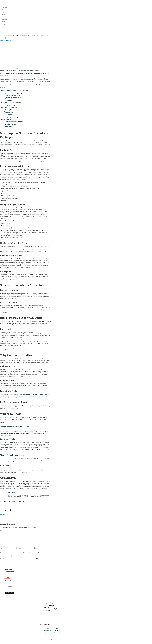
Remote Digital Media (67, 639)
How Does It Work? (10, 104)
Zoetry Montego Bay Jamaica (13, 95)
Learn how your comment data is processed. (33, 559)
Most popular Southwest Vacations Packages (15, 90)
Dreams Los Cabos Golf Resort (24, 169)
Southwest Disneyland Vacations (14, 121)
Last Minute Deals (10, 116)
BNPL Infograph (47, 602)
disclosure (30, 70)
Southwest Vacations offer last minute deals (32, 394)
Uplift (43, 321)
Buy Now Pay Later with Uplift (13, 117)
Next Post (3, 516)
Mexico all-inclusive (13, 142)
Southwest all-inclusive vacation (21, 83)
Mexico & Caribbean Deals (12, 124)
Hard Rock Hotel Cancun (11, 99)
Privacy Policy (46, 610)
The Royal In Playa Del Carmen (13, 97)
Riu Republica (8, 100)
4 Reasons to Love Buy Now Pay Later (51, 628)
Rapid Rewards (9, 114)
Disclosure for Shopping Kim (50, 609)
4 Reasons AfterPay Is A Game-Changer (51, 630)
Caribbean (3, 142)
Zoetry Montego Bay (23, 207)
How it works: (8, 109)
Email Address (9, 587)
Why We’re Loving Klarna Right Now (50, 632)
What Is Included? (10, 105)
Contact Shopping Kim (49, 605)
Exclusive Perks (9, 112)
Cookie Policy (46, 607)
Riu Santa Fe (8, 92)
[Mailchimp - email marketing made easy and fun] (20, 593)
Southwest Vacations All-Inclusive (11, 102)
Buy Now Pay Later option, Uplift (20, 405)
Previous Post (4, 514)
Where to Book (6, 119)
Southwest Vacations (33, 140)
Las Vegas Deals (9, 123)
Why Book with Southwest (9, 111)
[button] (0, 27)
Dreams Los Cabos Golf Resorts (13, 93)
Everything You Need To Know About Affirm (52, 633)
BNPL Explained (46, 626)
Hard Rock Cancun (26, 258)
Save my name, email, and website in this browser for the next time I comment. (23, 553)
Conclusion (5, 128)
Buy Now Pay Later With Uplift (10, 107)
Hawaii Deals (8, 126)
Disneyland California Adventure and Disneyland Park (15, 433)
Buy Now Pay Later (12, 323)
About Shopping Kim (48, 603)
